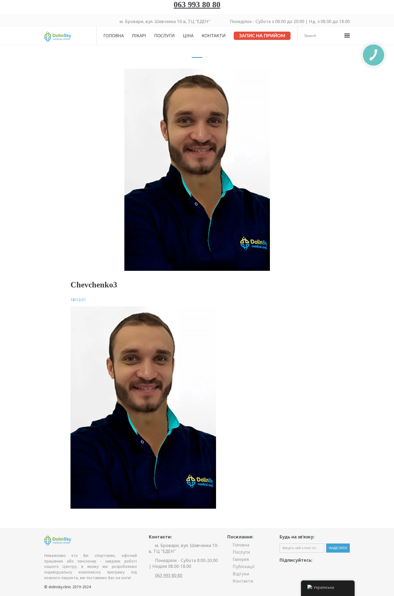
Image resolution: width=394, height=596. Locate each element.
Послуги (164, 36)
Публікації (244, 566)
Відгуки (241, 574)
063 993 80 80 (197, 4)
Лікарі (139, 36)
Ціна (188, 36)
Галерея (241, 559)
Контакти (214, 36)
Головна (113, 36)
